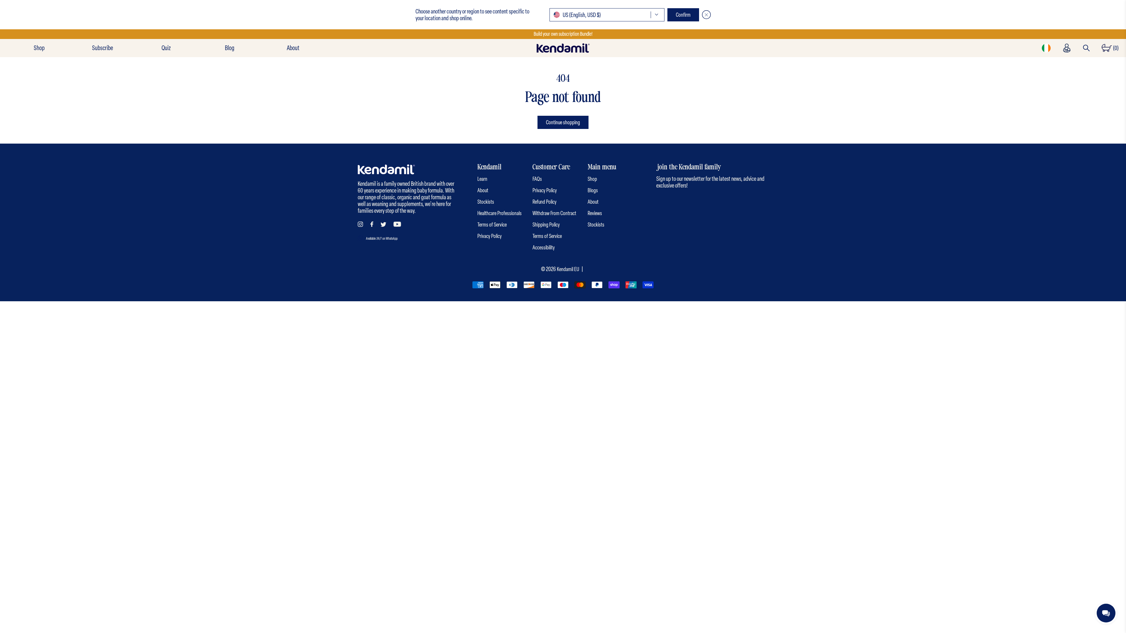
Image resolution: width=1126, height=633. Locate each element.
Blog (229, 48)
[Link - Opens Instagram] (360, 224)
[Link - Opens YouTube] (397, 224)
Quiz (166, 48)
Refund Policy (545, 201)
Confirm (683, 14)
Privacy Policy (489, 236)
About (293, 48)
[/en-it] (563, 48)
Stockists (485, 201)
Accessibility (544, 247)
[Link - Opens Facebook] (371, 224)
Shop (39, 48)
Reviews (595, 213)
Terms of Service (492, 224)
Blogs (593, 190)
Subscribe (102, 48)
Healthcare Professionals (499, 213)
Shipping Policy (546, 224)
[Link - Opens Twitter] (383, 224)
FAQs (537, 179)
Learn (482, 179)
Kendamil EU (568, 269)
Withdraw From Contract (554, 213)
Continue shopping (563, 122)
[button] (607, 14)
